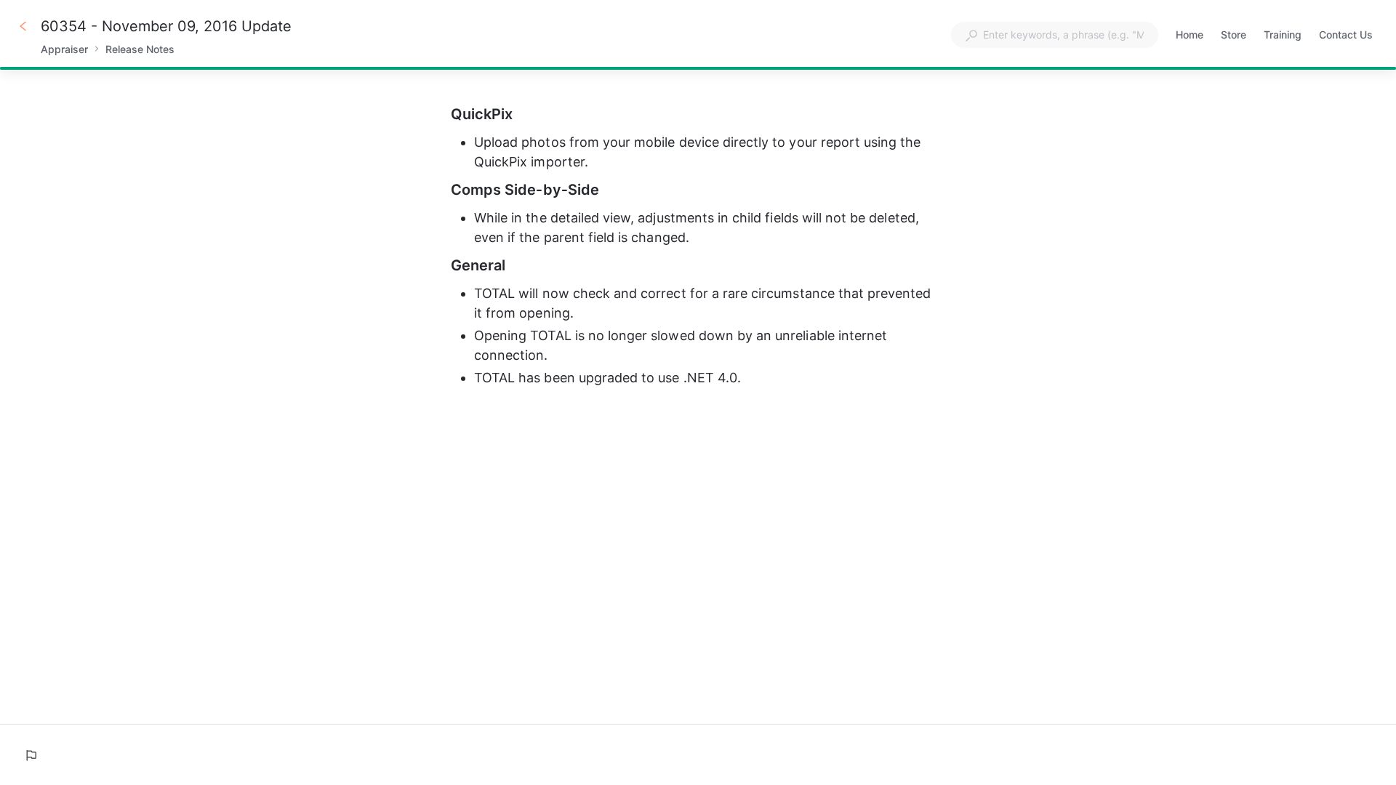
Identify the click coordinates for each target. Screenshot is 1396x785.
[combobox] (1054, 35)
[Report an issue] (30, 755)
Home (1189, 36)
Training (1282, 36)
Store (1233, 36)
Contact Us (1346, 36)
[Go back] (23, 26)
